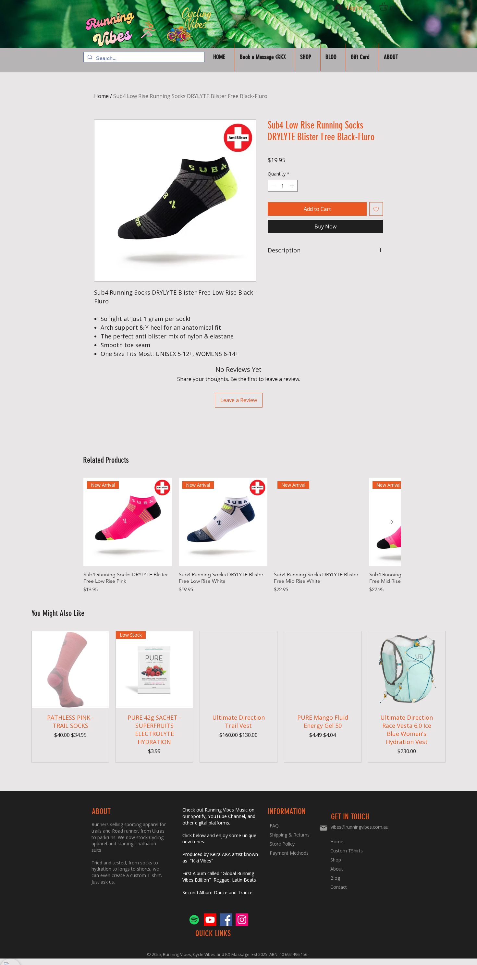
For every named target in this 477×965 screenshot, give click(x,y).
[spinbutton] (282, 185)
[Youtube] (210, 919)
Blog (335, 878)
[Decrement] (273, 185)
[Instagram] (242, 919)
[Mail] (323, 828)
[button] (388, 6)
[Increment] (292, 185)
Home (101, 96)
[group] (242, 535)
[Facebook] (226, 919)
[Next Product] (392, 522)
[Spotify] (194, 919)
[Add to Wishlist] (376, 209)
